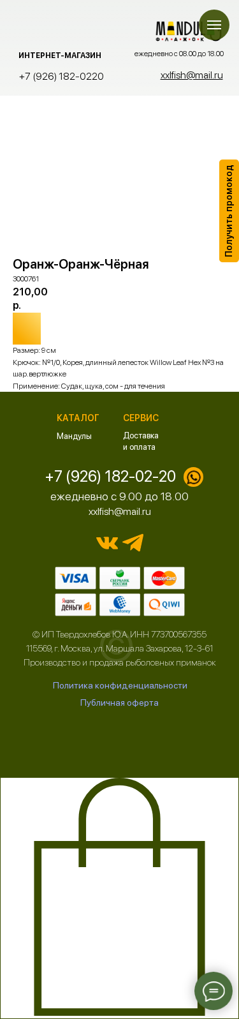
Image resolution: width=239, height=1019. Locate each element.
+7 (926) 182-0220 (61, 76)
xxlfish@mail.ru (120, 511)
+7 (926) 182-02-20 (110, 476)
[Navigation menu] (214, 24)
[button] (229, 211)
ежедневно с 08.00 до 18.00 (179, 53)
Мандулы (74, 436)
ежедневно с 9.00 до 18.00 (119, 496)
